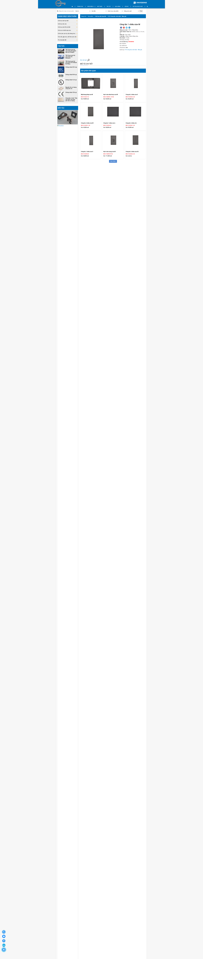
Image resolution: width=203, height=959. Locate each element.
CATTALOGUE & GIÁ (138, 6)
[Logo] (60, 3)
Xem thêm (113, 161)
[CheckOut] (67, 600)
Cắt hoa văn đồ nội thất (64, 27)
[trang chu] (72, 6)
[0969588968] (4, 932)
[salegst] (67, 117)
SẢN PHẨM (90, 6)
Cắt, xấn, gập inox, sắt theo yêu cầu (67, 36)
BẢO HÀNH (117, 6)
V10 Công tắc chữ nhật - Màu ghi (117, 16)
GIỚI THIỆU (99, 6)
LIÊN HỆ (126, 6)
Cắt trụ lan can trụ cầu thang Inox (66, 33)
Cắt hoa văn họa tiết (100, 16)
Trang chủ (83, 16)
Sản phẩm (90, 16)
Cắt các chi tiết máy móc (64, 30)
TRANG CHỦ (80, 6)
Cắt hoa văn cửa (62, 24)
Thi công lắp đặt (62, 40)
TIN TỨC (109, 6)
